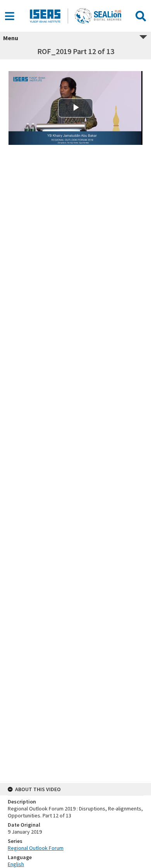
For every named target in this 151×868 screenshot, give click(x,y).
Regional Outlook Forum (35, 847)
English (16, 864)
